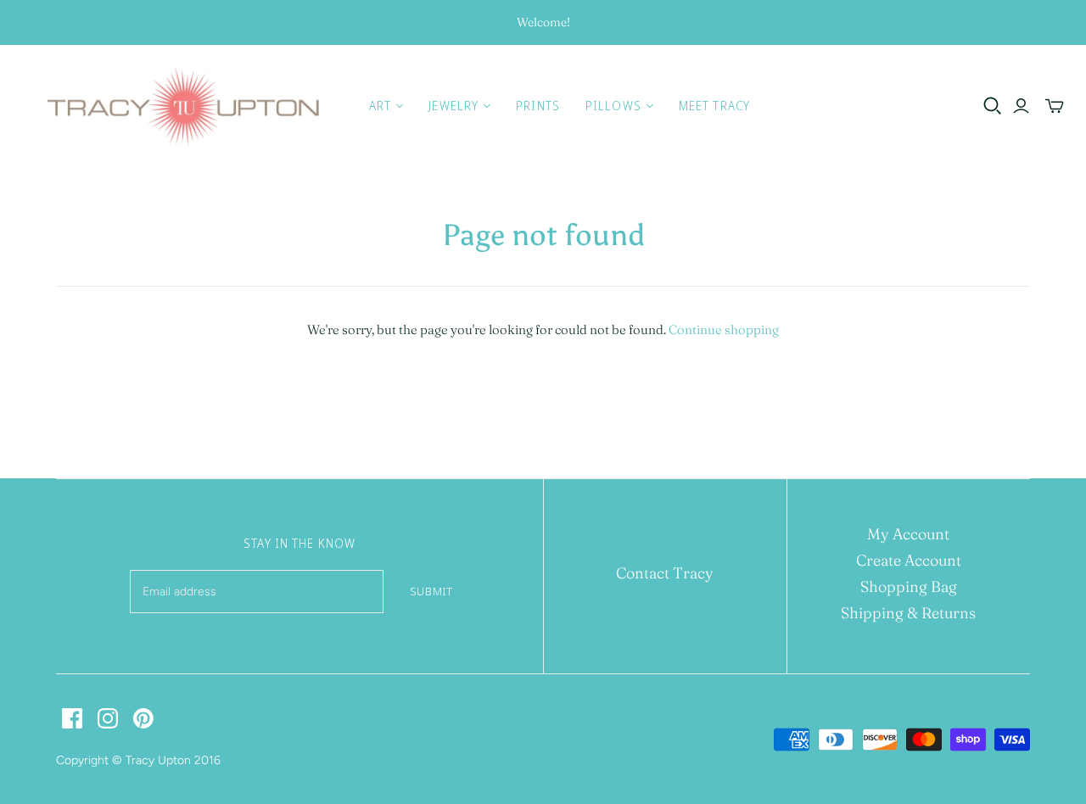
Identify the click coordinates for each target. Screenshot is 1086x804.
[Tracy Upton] (182, 106)
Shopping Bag (908, 586)
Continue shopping (724, 329)
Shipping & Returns (908, 613)
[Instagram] (108, 718)
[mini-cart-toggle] (1054, 106)
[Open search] (992, 106)
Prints (538, 106)
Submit (431, 591)
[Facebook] (72, 718)
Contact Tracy (665, 573)
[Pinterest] (143, 718)
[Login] (1021, 106)
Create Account (908, 560)
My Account (908, 534)
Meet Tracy (714, 106)
